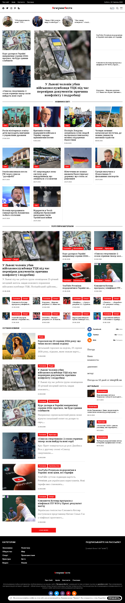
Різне (41, 337)
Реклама (76, 580)
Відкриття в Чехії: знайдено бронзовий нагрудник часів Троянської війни (44, 214)
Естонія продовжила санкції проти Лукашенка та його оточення (15, 212)
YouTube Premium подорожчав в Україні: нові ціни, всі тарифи (109, 36)
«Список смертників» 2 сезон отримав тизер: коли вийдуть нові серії (16, 93)
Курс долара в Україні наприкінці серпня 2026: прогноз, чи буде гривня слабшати (15, 57)
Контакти (66, 580)
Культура (109, 248)
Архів (57, 580)
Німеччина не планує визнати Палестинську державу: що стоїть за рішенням (76, 175)
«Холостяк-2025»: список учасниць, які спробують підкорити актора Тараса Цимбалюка (107, 428)
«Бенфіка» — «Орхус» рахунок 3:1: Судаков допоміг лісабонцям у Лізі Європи (81, 305)
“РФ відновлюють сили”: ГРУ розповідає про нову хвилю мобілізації (23, 23)
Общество (7, 551)
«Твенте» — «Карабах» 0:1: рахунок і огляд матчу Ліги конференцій (112, 305)
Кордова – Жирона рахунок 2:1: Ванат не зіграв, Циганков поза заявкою (108, 92)
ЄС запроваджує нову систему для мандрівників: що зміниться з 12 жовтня (45, 175)
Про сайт (49, 580)
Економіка (78, 248)
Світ (5, 125)
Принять (114, 598)
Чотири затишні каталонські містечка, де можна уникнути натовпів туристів (108, 134)
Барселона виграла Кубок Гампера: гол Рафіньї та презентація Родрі (82, 320)
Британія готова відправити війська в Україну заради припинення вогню (44, 134)
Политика (93, 406)
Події (16, 259)
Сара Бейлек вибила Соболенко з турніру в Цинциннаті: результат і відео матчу (112, 320)
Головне (7, 259)
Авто (23, 559)
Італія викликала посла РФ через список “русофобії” (14, 173)
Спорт (108, 280)
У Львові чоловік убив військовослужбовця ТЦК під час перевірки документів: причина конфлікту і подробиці (62, 89)
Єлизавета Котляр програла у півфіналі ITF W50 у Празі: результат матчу (108, 65)
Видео (5, 563)
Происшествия (28, 555)
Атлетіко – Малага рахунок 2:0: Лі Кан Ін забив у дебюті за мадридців (51, 320)
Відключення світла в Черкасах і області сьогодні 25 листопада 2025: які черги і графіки (109, 398)
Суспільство (79, 280)
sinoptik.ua (116, 380)
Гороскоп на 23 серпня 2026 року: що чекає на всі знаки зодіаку (59, 342)
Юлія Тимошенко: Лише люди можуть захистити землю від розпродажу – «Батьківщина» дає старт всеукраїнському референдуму (103, 413)
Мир (23, 551)
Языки (24, 563)
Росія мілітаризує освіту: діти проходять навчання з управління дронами (15, 132)
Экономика (7, 548)
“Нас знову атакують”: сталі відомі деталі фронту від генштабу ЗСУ (84, 23)
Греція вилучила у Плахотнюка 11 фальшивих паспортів (107, 173)
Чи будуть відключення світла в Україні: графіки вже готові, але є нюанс (109, 443)
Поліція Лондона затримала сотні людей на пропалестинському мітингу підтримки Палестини (76, 135)
